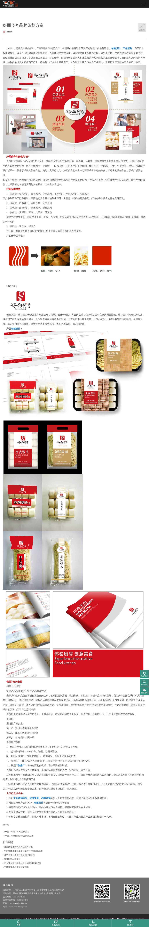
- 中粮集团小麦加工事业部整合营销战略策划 (23, 851)
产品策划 (127, 48)
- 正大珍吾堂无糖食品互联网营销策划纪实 (22, 863)
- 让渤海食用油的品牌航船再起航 (18, 847)
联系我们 (8, 885)
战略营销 (46, 798)
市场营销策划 (20, 798)
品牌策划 (34, 798)
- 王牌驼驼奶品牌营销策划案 (16, 867)
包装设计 (115, 48)
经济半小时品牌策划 (20, 832)
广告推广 (20, 765)
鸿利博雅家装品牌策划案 (22, 836)
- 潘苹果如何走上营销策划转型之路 (19, 855)
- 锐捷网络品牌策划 (12, 859)
